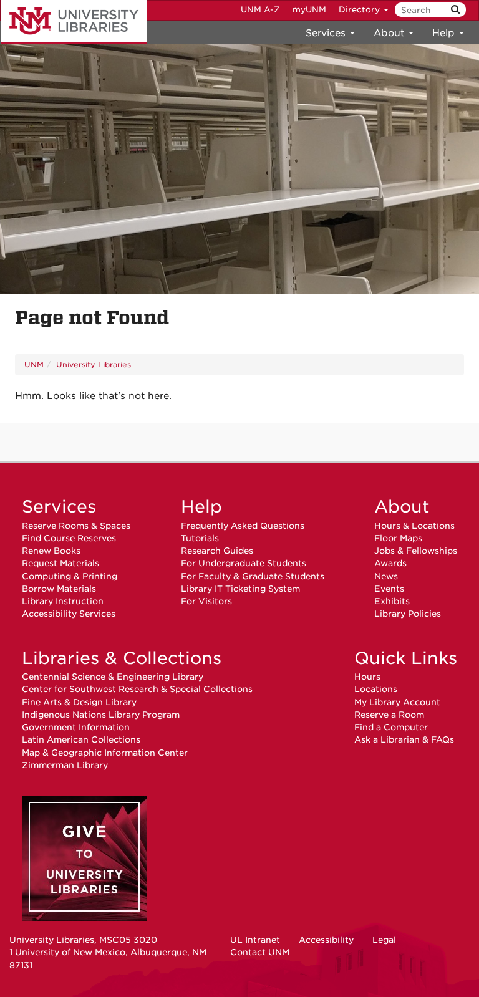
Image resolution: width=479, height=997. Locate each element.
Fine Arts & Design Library (79, 702)
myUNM (309, 9)
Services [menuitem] (327, 33)
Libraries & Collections (121, 658)
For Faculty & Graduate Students (252, 576)
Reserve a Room (389, 715)
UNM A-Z (260, 9)
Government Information (76, 727)
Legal (384, 940)
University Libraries (74, 22)
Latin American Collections (81, 739)
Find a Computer (391, 727)
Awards (390, 563)
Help (201, 506)
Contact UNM (259, 952)
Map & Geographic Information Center (105, 753)
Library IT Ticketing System (240, 589)
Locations (375, 689)
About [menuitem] (390, 33)
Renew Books (51, 551)
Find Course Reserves (69, 538)
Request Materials (60, 563)
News (386, 576)
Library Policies (407, 614)
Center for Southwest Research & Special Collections (137, 689)
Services (59, 506)
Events (389, 589)
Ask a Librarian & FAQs (404, 739)
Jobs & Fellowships (415, 551)
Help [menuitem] (445, 33)
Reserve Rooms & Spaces (76, 526)
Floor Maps (398, 538)
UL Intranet (255, 940)
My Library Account (397, 702)
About (402, 506)
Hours (367, 677)
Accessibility (326, 940)
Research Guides (217, 551)
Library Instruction (63, 601)
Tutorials (200, 538)
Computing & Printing (69, 576)
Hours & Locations (414, 526)
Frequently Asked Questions (242, 526)
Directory (360, 9)
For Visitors (206, 601)
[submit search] (455, 9)
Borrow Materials (59, 589)
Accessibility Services (68, 614)
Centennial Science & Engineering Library (112, 677)
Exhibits (392, 601)
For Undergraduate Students (243, 563)
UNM (34, 364)
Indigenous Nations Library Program (101, 715)
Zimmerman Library (65, 765)
